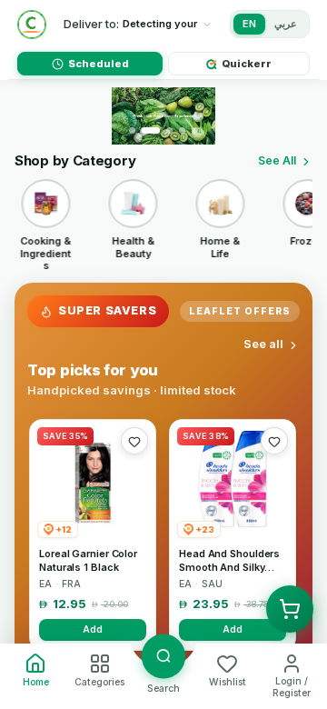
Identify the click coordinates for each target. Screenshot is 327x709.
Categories (99, 682)
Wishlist (227, 682)
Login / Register (291, 687)
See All (277, 160)
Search (163, 688)
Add (93, 629)
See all (263, 344)
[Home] (31, 24)
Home (36, 682)
